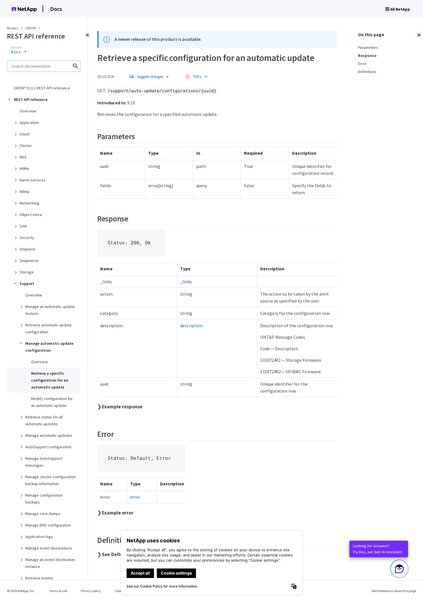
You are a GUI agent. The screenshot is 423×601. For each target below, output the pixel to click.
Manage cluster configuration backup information (50, 480)
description (191, 325)
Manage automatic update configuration (49, 347)
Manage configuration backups (44, 499)
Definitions (367, 71)
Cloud (24, 134)
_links (186, 281)
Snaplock (27, 249)
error (135, 497)
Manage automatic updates (48, 435)
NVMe (24, 168)
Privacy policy (91, 591)
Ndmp (25, 191)
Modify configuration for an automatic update (52, 402)
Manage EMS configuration (48, 525)
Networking (29, 203)
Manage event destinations (48, 548)
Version (16, 47)
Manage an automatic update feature (50, 310)
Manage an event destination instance (50, 563)
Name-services (32, 180)
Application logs (39, 536)
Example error (118, 513)
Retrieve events (39, 578)
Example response (122, 406)
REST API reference (30, 99)
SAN (23, 226)
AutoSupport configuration (48, 446)
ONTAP (31, 28)
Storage (27, 272)
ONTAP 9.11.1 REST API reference (42, 88)
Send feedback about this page (393, 591)
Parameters (368, 47)
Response (367, 55)
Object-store (31, 214)
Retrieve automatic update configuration (48, 328)
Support (27, 283)
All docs (12, 28)
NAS (23, 157)
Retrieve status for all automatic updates (44, 420)
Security (27, 237)
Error (362, 63)
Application (29, 122)
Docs (56, 8)
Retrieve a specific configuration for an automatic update (49, 380)
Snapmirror (29, 260)
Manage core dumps (42, 513)
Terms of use (58, 591)
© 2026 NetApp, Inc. (21, 591)
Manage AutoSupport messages (43, 462)
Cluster (26, 145)
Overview (28, 111)
